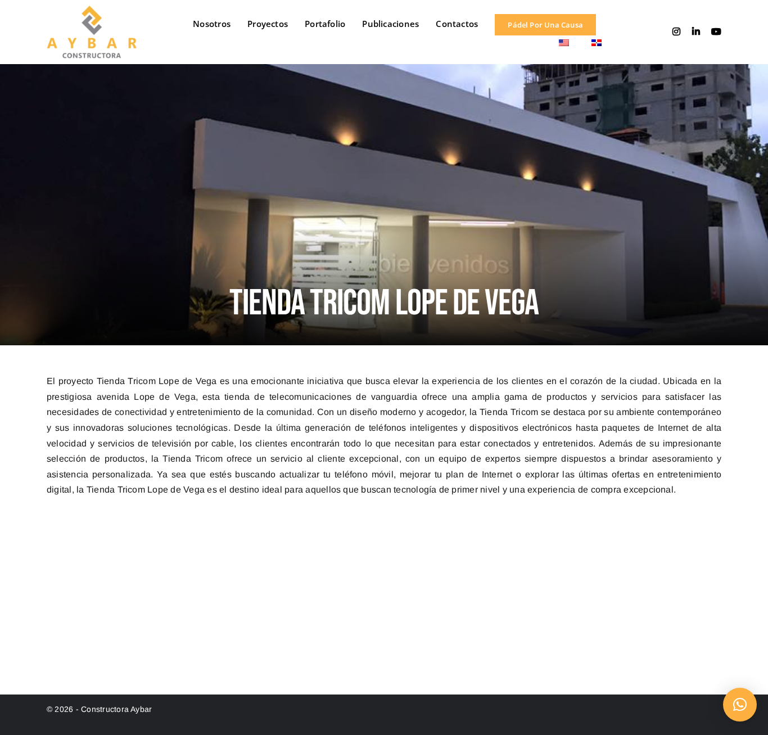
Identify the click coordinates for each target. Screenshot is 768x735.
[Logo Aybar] (92, 10)
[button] (740, 705)
